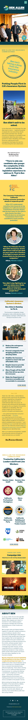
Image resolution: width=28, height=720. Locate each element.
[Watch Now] (24, 37)
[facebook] (10, 701)
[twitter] (15, 701)
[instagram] (13, 701)
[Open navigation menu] (25, 2)
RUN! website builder (16, 706)
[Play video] (22, 570)
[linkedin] (18, 701)
